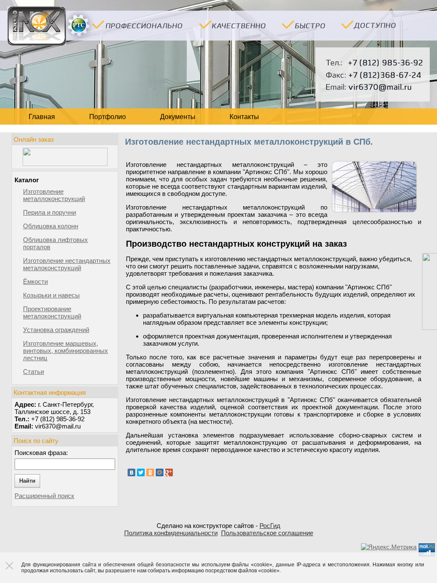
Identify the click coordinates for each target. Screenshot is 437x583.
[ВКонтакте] (131, 472)
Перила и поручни (49, 212)
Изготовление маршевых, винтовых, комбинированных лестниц (65, 350)
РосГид (269, 525)
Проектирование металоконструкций (52, 312)
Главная (42, 116)
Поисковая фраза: (41, 452)
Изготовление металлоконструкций (54, 195)
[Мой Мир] (159, 472)
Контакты (244, 116)
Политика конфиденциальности (171, 532)
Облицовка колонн (50, 226)
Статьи (33, 371)
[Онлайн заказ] (65, 157)
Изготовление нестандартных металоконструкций (67, 264)
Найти (27, 481)
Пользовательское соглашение (267, 532)
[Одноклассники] (150, 472)
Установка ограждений (56, 329)
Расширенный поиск (44, 495)
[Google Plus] (169, 472)
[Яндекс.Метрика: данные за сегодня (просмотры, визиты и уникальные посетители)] (389, 547)
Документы (177, 116)
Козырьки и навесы (51, 295)
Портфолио (107, 116)
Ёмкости (35, 281)
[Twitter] (141, 472)
